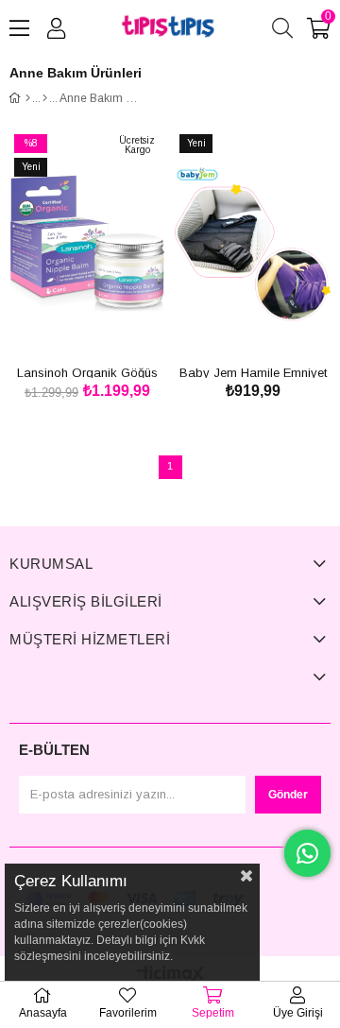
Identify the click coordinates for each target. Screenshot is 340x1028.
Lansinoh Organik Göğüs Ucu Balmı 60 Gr (87, 372)
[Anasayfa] (28, 98)
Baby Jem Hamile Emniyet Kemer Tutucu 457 (253, 372)
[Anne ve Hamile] (44, 98)
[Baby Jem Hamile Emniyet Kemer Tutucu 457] (253, 244)
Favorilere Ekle (66, 325)
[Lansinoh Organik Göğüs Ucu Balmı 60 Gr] (87, 244)
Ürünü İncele (109, 325)
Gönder (288, 794)
